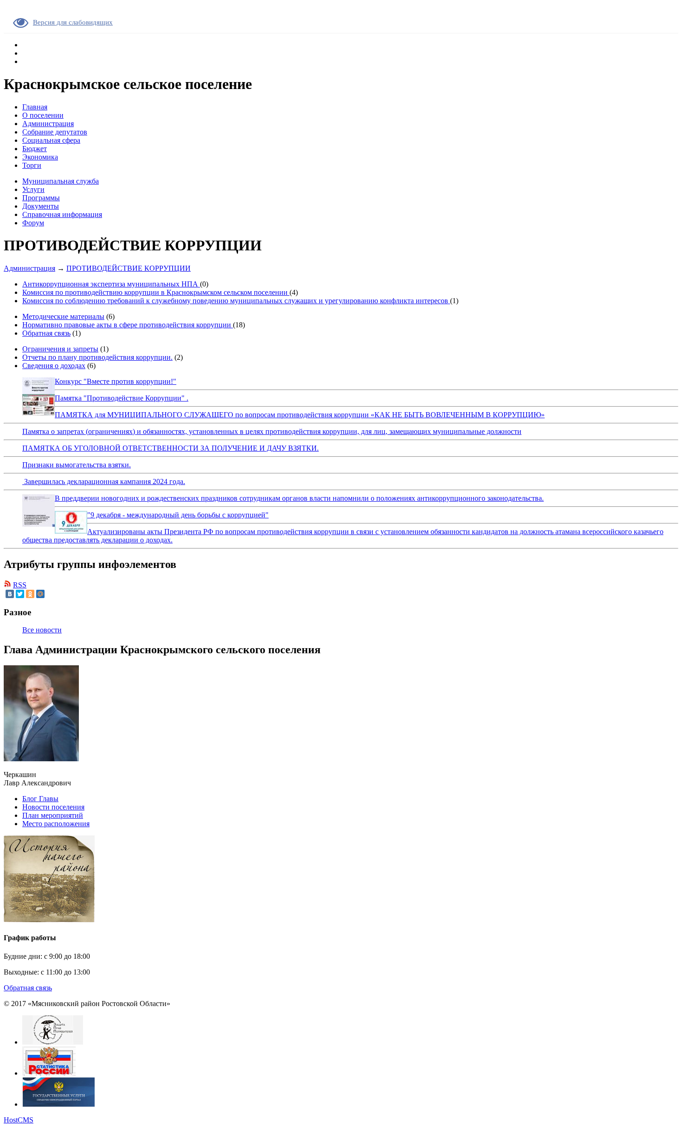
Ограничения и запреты (60, 349)
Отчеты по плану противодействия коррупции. (97, 357)
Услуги (33, 189)
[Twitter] (20, 594)
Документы (40, 206)
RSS (19, 585)
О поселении (43, 115)
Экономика (40, 157)
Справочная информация (62, 214)
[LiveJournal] (50, 594)
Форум (33, 223)
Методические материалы (63, 316)
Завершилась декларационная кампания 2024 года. (103, 481)
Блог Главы (40, 799)
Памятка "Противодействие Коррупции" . (121, 398)
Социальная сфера (51, 140)
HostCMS (18, 1120)
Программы (41, 198)
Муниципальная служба (60, 181)
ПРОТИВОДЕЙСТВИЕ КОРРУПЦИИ (128, 268)
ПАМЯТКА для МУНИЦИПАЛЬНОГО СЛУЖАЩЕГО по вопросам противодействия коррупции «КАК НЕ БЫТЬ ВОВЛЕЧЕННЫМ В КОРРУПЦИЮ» (300, 415)
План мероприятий (52, 815)
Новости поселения (53, 807)
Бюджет (34, 149)
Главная (34, 107)
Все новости (42, 630)
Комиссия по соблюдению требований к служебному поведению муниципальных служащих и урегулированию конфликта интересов (236, 301)
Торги (31, 165)
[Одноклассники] (30, 594)
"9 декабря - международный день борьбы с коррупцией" (178, 515)
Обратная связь (46, 333)
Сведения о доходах (53, 366)
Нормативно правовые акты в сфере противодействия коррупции (127, 325)
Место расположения (56, 824)
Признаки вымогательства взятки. (76, 465)
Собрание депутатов (54, 132)
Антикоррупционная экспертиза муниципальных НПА (111, 284)
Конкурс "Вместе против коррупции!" (115, 381)
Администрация (48, 123)
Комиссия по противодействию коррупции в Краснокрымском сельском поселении (156, 292)
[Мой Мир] (40, 594)
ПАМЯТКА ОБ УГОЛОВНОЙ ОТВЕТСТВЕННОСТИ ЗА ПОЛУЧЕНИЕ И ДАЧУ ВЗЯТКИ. (170, 448)
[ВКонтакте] (10, 594)
